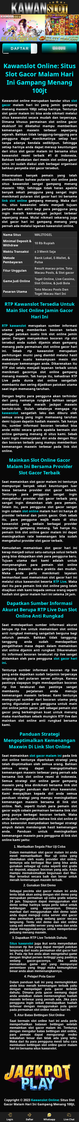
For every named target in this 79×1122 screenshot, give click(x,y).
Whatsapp (49, 1119)
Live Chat (69, 1119)
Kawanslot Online (45, 1100)
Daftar (20, 48)
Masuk (59, 48)
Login (10, 1119)
